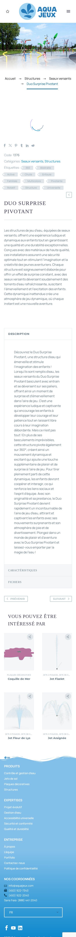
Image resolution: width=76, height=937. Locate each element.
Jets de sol (65, 675)
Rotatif (11, 187)
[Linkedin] (20, 927)
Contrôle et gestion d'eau (19, 773)
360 (28, 167)
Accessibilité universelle (19, 818)
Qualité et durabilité (16, 829)
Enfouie (46, 174)
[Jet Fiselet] (57, 651)
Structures (52, 161)
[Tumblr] (21, 145)
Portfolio (9, 857)
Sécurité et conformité (18, 823)
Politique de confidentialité (21, 868)
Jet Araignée (57, 738)
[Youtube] (13, 927)
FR (11, 912)
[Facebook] (4, 145)
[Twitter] (10, 145)
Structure (31, 187)
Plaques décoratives (19, 675)
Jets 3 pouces (12, 734)
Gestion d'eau (12, 812)
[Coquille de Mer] (19, 651)
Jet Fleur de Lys (19, 738)
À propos (9, 846)
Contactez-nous (14, 863)
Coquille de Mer (19, 679)
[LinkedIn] (27, 145)
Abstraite (45, 167)
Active (11, 174)
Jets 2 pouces (50, 675)
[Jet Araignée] (57, 711)
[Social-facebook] (6, 927)
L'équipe (9, 852)
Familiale (12, 181)
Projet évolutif (13, 807)
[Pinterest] (16, 145)
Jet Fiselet (57, 679)
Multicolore (34, 181)
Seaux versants (32, 161)
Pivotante (57, 181)
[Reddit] (32, 145)
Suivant (59, 599)
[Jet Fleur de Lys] (19, 711)
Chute (28, 174)
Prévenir (17, 599)
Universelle (53, 187)
